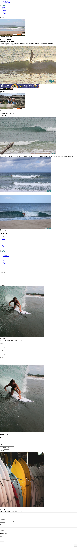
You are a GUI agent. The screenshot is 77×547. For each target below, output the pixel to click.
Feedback (4, 11)
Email (1, 278)
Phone (1, 279)
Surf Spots (3, 8)
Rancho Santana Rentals (6, 1)
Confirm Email (2, 347)
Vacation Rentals (4, 255)
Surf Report (3, 7)
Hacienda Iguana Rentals (6, 2)
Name (1, 276)
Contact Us (4, 13)
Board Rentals (3, 241)
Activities (4, 10)
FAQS (4, 12)
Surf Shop (4, 9)
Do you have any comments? (4, 281)
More (2, 261)
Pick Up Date (2, 447)
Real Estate (3, 240)
